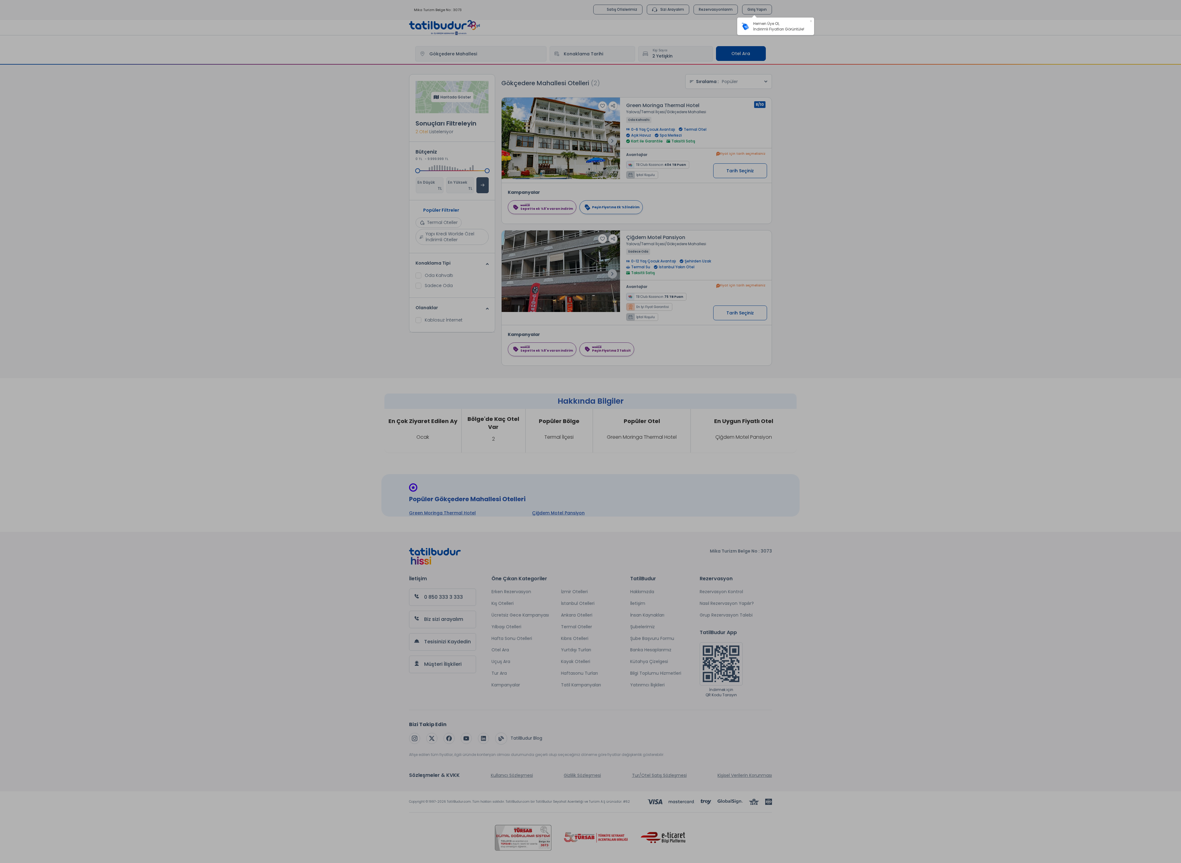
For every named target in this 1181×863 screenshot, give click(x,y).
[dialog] (775, 26)
